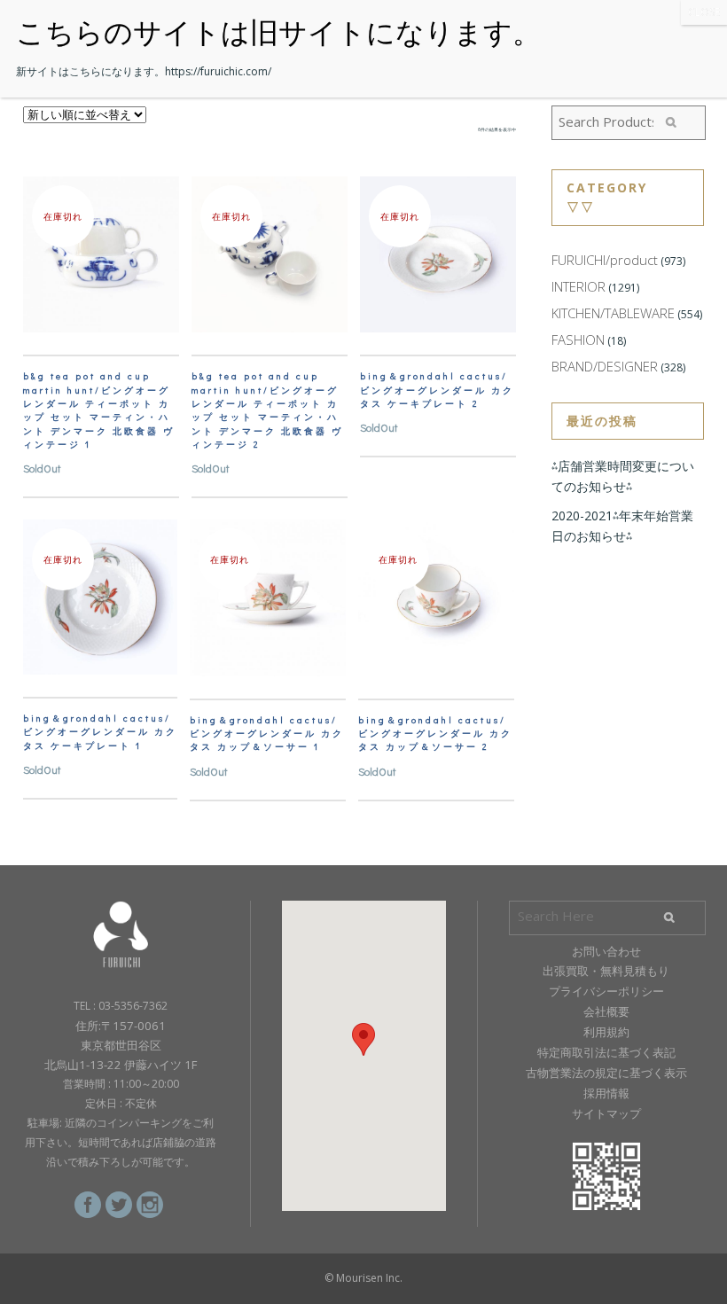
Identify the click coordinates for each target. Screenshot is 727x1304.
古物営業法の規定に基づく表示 (606, 1073)
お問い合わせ (606, 951)
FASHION (578, 339)
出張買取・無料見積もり (606, 971)
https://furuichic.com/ (218, 71)
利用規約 (606, 1032)
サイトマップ (606, 1113)
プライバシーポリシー (606, 991)
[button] (363, 1039)
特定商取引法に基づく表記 (606, 1052)
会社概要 (606, 1011)
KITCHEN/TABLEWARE (613, 313)
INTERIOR (578, 286)
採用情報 (606, 1093)
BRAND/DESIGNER (604, 366)
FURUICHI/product (604, 260)
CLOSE (704, 12)
